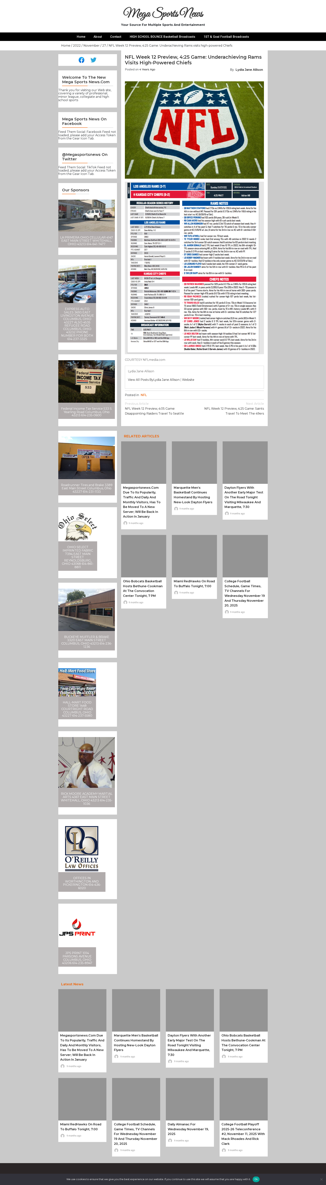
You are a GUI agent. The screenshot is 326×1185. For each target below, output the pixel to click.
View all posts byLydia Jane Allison (154, 380)
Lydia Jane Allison (249, 70)
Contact (115, 36)
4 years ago (147, 69)
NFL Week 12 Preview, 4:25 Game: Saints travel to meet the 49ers (234, 408)
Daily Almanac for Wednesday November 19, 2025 (188, 1129)
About (98, 36)
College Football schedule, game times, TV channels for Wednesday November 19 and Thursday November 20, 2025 (135, 1134)
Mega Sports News (163, 14)
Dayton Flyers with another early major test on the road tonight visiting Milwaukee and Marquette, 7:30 (244, 497)
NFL (144, 395)
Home (81, 36)
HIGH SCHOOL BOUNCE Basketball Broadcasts (162, 36)
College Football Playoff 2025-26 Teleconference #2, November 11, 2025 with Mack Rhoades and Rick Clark (243, 1134)
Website (188, 380)
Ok (256, 1179)
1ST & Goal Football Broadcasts (226, 36)
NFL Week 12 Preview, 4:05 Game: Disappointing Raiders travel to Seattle (154, 408)
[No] (321, 1179)
